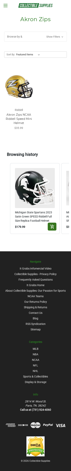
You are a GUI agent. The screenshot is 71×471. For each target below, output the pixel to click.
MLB (35, 348)
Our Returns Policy (35, 301)
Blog (35, 318)
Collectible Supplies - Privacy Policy (35, 274)
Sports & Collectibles (35, 376)
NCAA (35, 359)
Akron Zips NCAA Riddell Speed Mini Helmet (19, 119)
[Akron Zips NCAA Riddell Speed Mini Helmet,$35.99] (19, 86)
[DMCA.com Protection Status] (35, 446)
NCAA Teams (36, 296)
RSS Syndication (36, 323)
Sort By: (11, 54)
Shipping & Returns (35, 307)
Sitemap (36, 329)
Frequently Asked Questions (36, 279)
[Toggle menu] (5, 5)
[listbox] (29, 55)
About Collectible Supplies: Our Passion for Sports (35, 290)
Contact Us (35, 312)
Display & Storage (35, 382)
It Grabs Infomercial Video (35, 268)
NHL (35, 371)
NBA (35, 354)
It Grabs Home (35, 285)
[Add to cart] (52, 227)
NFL (35, 365)
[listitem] (35, 198)
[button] (35, 37)
